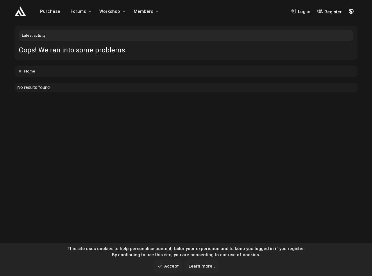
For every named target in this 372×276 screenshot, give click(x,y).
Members (143, 11)
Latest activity (33, 35)
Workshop (109, 11)
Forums (78, 11)
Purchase (50, 11)
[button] (90, 11)
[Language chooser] (351, 11)
